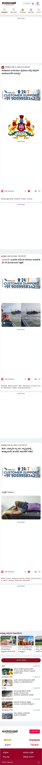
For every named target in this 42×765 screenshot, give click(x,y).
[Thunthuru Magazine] (34, 745)
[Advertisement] (21, 41)
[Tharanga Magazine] (7, 740)
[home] (9, 3)
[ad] (22, 95)
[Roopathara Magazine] (34, 740)
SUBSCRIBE (34, 732)
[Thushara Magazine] (7, 745)
